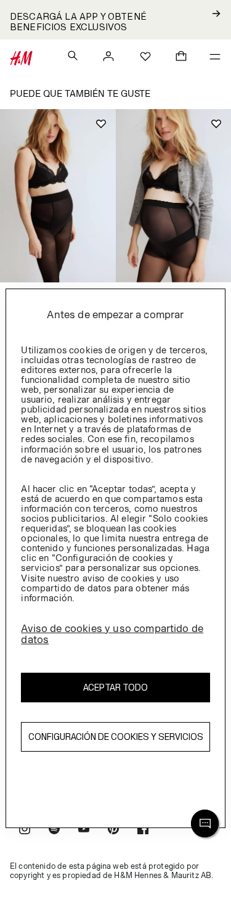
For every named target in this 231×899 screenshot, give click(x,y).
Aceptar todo (115, 687)
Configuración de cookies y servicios (115, 736)
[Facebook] (143, 830)
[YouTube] (84, 830)
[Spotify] (54, 830)
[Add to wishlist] (101, 124)
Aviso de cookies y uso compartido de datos (112, 634)
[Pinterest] (113, 830)
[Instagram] (24, 830)
